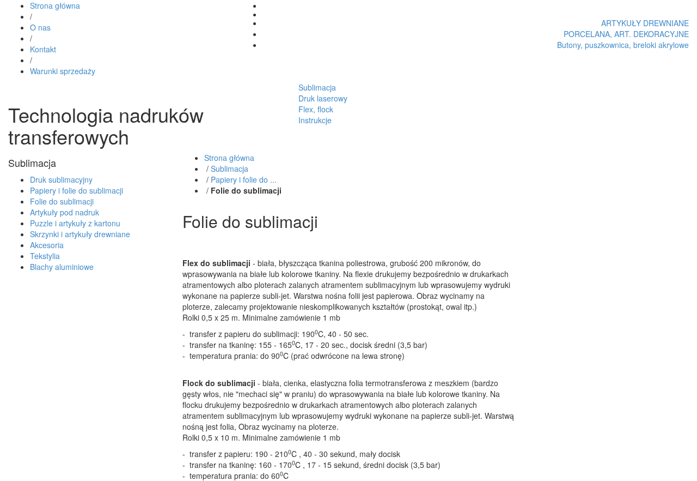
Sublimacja (317, 87)
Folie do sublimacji (62, 201)
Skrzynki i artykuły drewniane (80, 234)
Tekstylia (45, 255)
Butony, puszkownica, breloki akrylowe (623, 44)
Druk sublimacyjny (61, 179)
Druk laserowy (322, 98)
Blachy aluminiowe (62, 266)
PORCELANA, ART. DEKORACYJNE (626, 33)
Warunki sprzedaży (62, 70)
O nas (40, 27)
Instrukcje (315, 120)
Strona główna (55, 5)
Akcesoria (47, 244)
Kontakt (43, 49)
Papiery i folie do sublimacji (76, 190)
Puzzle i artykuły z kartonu (75, 223)
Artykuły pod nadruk (64, 212)
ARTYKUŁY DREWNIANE (645, 22)
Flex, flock (315, 109)
